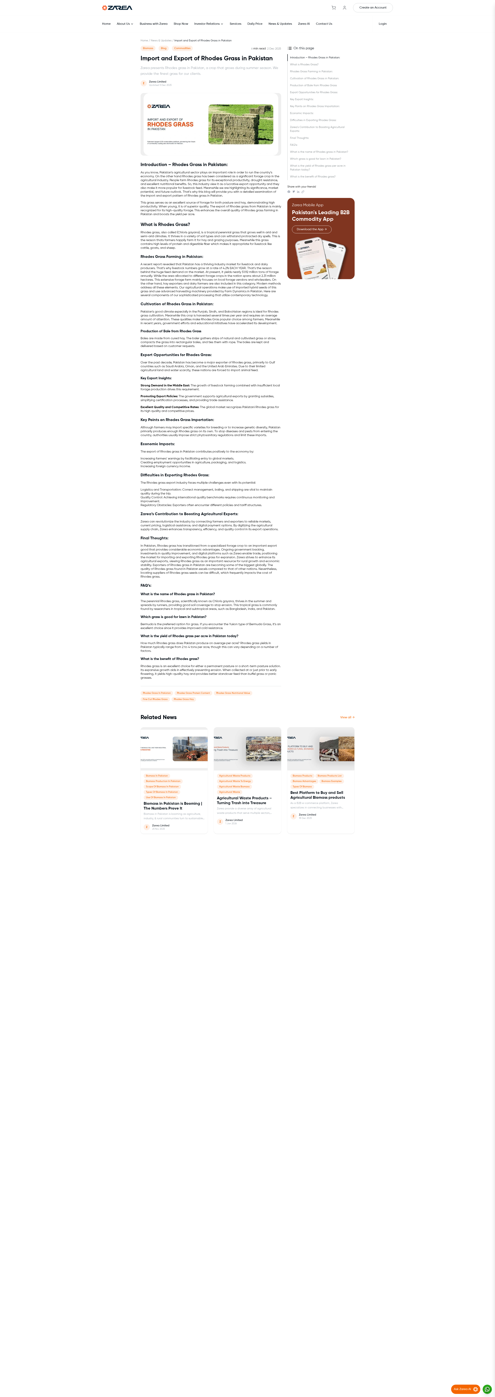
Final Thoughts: (299, 138)
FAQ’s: (293, 145)
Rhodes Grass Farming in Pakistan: (311, 71)
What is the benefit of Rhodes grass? (312, 176)
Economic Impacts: (301, 113)
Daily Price (255, 24)
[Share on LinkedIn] (298, 191)
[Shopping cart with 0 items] (333, 7)
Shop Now (181, 24)
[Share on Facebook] (288, 191)
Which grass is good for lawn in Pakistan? (315, 159)
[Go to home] (117, 7)
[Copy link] (302, 191)
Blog (163, 48)
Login (383, 24)
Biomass (148, 48)
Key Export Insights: (301, 99)
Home (106, 24)
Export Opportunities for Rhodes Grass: (314, 92)
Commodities (182, 48)
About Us (123, 24)
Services (235, 24)
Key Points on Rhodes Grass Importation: (315, 106)
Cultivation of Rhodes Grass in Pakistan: (314, 78)
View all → (347, 717)
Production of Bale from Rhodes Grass (313, 85)
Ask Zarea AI (462, 1389)
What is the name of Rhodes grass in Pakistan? (319, 152)
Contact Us (324, 24)
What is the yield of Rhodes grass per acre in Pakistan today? (318, 168)
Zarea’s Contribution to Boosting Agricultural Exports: (317, 129)
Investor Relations (207, 24)
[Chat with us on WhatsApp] (487, 1389)
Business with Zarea (153, 24)
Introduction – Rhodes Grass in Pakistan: (315, 57)
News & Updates (280, 24)
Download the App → (312, 229)
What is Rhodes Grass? (304, 64)
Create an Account (373, 7)
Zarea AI (304, 24)
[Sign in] (344, 7)
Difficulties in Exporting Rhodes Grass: (313, 120)
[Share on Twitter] (293, 191)
